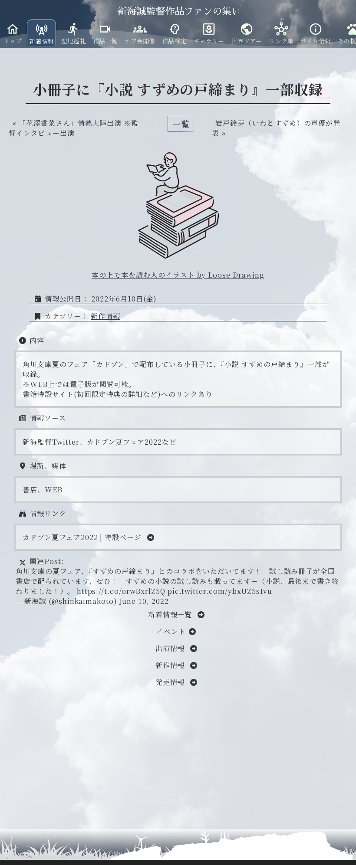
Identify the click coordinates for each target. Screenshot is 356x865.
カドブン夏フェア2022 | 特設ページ (83, 537)
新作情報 (105, 316)
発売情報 (171, 682)
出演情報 (171, 648)
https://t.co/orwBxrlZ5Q (121, 591)
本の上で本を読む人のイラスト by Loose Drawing (178, 275)
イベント (171, 631)
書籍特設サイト (48, 394)
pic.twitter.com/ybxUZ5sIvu (220, 591)
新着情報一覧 (171, 614)
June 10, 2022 (143, 601)
